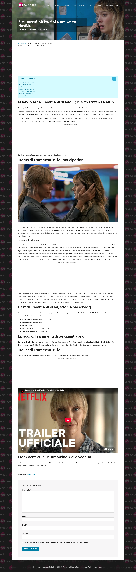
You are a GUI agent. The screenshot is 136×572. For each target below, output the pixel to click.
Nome (24, 516)
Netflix (29, 474)
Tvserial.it (27, 4)
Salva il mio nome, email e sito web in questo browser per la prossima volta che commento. (56, 542)
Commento (26, 490)
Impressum (98, 567)
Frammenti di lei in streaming (28, 96)
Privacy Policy (87, 567)
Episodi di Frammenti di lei (27, 91)
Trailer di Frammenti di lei (27, 93)
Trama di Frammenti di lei (27, 84)
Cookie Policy (75, 567)
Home (20, 43)
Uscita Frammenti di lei (26, 82)
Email (24, 525)
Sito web (25, 534)
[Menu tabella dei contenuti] (114, 79)
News (25, 43)
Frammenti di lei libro (28, 87)
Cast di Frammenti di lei (26, 89)
